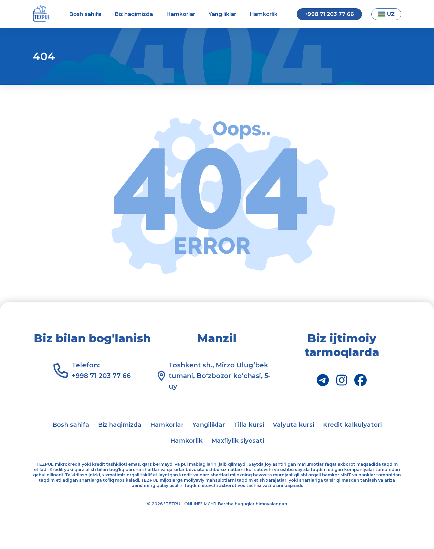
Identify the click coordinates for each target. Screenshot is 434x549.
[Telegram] (323, 380)
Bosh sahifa (85, 14)
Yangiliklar (222, 14)
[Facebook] (360, 380)
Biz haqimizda (134, 14)
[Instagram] (341, 380)
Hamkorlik (263, 14)
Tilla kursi (249, 424)
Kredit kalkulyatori (352, 424)
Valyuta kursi (293, 424)
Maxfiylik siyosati (237, 440)
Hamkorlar (180, 14)
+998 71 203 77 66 (329, 14)
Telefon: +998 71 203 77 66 (101, 370)
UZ (391, 14)
